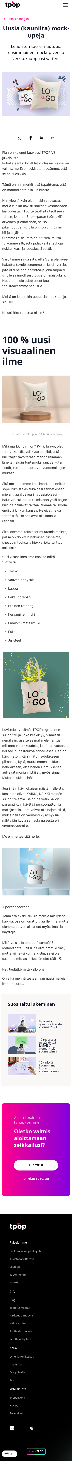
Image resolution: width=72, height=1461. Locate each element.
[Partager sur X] (19, 138)
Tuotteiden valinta (21, 1331)
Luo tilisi (36, 1165)
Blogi (13, 1300)
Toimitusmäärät (20, 1307)
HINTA (14, 1405)
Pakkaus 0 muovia (21, 1315)
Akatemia (16, 1364)
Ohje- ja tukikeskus (22, 1356)
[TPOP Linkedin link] (12, 1428)
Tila (12, 1380)
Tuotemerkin (18, 1274)
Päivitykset (16, 1413)
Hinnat (14, 1282)
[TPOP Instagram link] (32, 1428)
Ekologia (15, 1266)
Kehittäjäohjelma (20, 1339)
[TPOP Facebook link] (22, 1428)
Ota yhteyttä (17, 1372)
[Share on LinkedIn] (41, 138)
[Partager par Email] (52, 138)
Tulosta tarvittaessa (22, 1259)
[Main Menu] (65, 5)
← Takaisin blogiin (16, 19)
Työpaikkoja (17, 1397)
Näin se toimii (18, 1323)
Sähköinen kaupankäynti (25, 1251)
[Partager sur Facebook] (30, 138)
